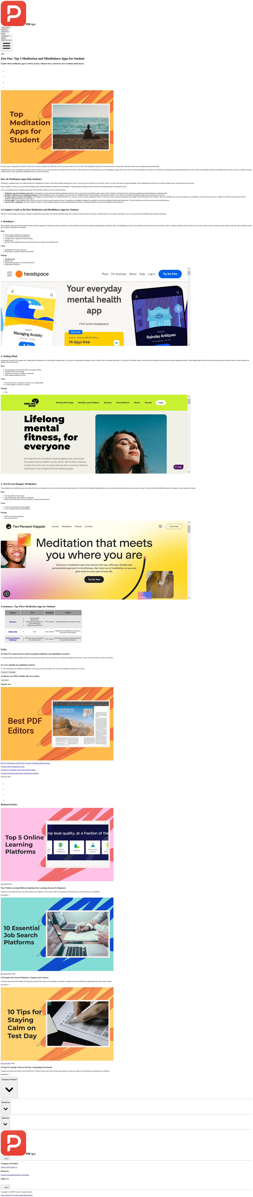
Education (4, 672)
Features (3, 1175)
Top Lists (4, 884)
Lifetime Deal (19, 1175)
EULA (12, 1195)
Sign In (4, 38)
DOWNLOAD (5, 36)
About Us (4, 1167)
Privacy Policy (5, 1195)
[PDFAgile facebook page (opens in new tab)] (10, 1184)
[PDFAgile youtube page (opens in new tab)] (2, 1184)
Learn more (5, 680)
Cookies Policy (19, 1195)
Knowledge (12, 672)
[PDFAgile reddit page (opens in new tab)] (5, 1184)
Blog (13, 1175)
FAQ (8, 1167)
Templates (9, 1175)
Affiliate (26, 1175)
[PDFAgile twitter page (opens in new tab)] (13, 1184)
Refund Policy (28, 1195)
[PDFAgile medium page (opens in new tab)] (7, 1184)
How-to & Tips (5, 974)
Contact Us (13, 1167)
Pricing (3, 33)
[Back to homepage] (18, 25)
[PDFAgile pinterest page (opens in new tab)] (16, 1184)
